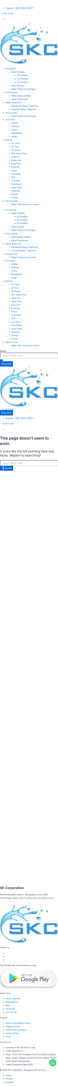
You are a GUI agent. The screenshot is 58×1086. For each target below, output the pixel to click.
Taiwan (14, 123)
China (14, 130)
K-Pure (14, 197)
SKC (13, 177)
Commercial (11, 92)
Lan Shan (15, 180)
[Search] (1, 360)
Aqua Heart (16, 187)
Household (11, 68)
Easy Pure (16, 163)
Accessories (11, 112)
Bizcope (42, 1070)
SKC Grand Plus (18, 153)
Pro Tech (15, 143)
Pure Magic (16, 184)
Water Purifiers (18, 72)
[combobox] (29, 355)
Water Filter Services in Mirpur (25, 204)
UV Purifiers (22, 79)
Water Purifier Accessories (23, 116)
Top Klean (16, 174)
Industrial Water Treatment (23, 109)
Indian (14, 136)
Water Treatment (13, 102)
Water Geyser (17, 85)
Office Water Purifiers (21, 96)
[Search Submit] (1, 468)
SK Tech (15, 146)
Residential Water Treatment (24, 106)
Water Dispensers (19, 99)
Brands (9, 140)
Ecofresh (15, 167)
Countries (10, 119)
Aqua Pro (15, 157)
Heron (14, 170)
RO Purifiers (22, 75)
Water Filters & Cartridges (23, 89)
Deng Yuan (16, 160)
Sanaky (14, 194)
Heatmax (15, 191)
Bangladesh (17, 133)
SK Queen (16, 150)
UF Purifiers (22, 82)
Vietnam (15, 126)
